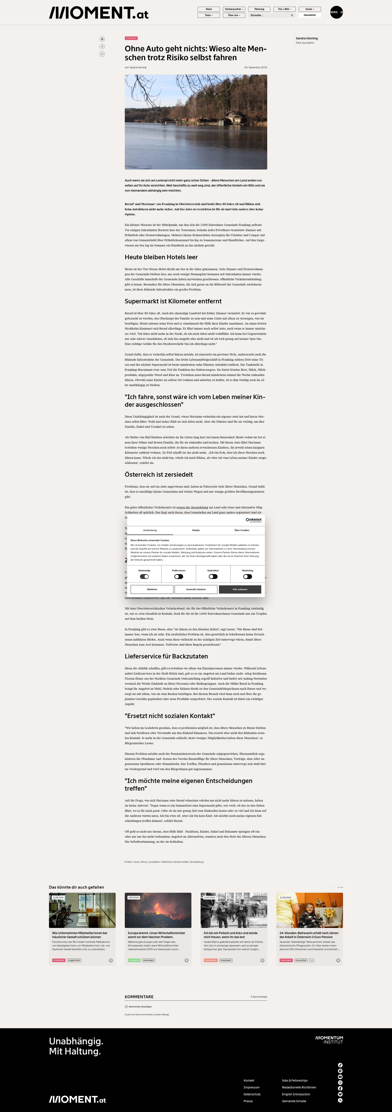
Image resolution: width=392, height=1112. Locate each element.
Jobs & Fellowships (295, 1080)
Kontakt (249, 1080)
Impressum (252, 1087)
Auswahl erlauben (196, 589)
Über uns (233, 15)
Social (308, 9)
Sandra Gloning (307, 38)
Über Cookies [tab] (242, 530)
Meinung (259, 9)
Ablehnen (152, 589)
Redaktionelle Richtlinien (299, 1087)
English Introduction (296, 1094)
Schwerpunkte (233, 9)
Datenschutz (252, 1094)
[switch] (178, 576)
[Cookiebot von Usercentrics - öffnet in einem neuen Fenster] (248, 520)
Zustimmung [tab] (150, 530)
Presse (248, 1101)
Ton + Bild (283, 9)
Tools (208, 15)
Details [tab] (196, 530)
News (209, 9)
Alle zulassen (240, 589)
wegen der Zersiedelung (192, 507)
